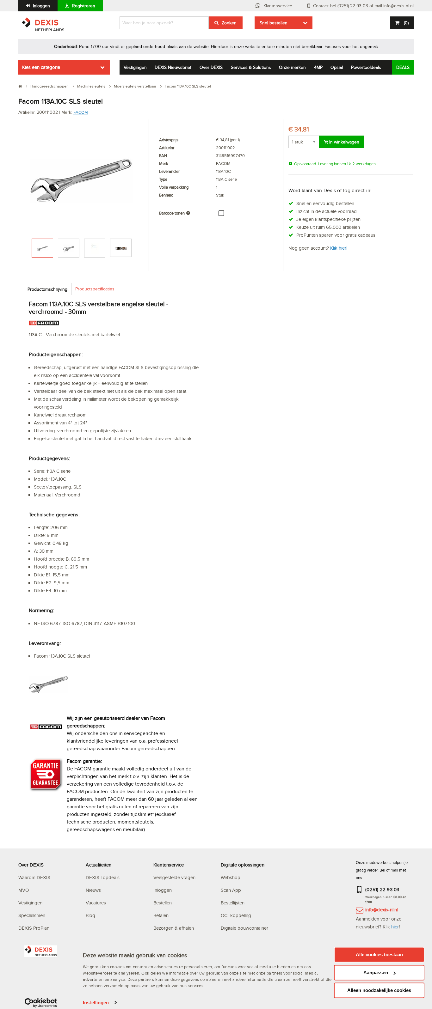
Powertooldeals (366, 67)
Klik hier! (338, 248)
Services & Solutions (251, 67)
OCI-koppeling (236, 915)
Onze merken (292, 67)
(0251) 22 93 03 (382, 889)
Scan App (231, 890)
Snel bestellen (273, 23)
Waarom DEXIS (34, 877)
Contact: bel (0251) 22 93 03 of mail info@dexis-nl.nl (363, 6)
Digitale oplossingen (242, 864)
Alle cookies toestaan (379, 954)
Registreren (83, 6)
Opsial (336, 67)
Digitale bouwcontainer (244, 928)
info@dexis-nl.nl (381, 909)
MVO (23, 890)
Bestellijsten (232, 902)
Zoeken (229, 23)
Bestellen (162, 902)
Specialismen (31, 915)
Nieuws (93, 890)
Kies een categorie (41, 67)
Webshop (230, 877)
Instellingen (96, 1002)
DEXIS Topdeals (103, 877)
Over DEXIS (211, 67)
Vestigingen (135, 67)
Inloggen (41, 6)
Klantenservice (277, 6)
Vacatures (96, 902)
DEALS (403, 67)
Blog (90, 915)
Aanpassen (375, 972)
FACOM (80, 112)
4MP (318, 67)
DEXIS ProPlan (33, 928)
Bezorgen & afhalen (173, 928)
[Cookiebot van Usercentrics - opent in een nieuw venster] (41, 1002)
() (406, 23)
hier (395, 926)
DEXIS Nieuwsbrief (173, 67)
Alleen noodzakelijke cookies (379, 990)
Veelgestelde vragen (175, 877)
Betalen (161, 915)
